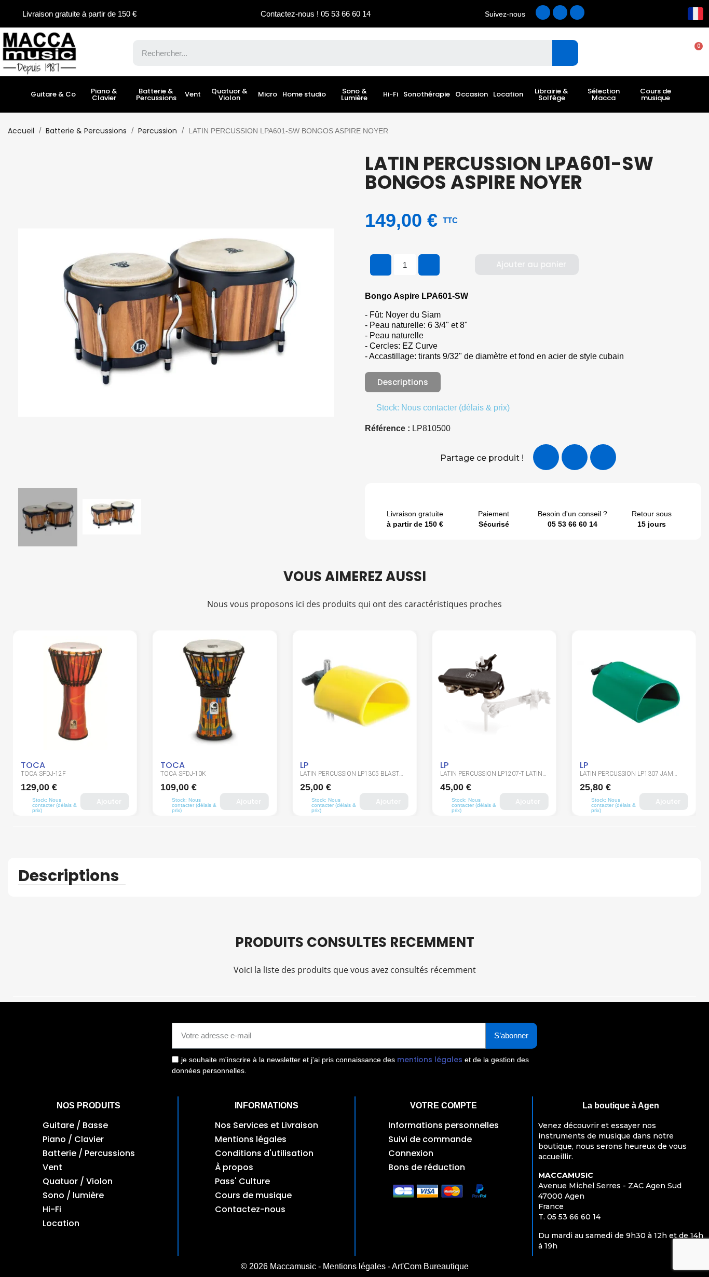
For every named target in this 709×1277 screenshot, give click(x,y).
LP (304, 765)
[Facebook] (543, 12)
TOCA (33, 765)
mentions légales (429, 1059)
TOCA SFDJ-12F (43, 773)
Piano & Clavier (104, 94)
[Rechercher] (565, 53)
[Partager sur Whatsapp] (603, 457)
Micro (267, 94)
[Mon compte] (657, 52)
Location (508, 94)
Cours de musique (655, 94)
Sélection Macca (604, 94)
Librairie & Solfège (551, 94)
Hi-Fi (390, 94)
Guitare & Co (53, 94)
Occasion (471, 94)
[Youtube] (577, 12)
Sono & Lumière (354, 94)
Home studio (304, 94)
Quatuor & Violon (229, 94)
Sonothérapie (426, 94)
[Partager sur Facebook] (546, 457)
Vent (193, 94)
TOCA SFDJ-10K (183, 773)
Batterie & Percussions (156, 94)
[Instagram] (560, 12)
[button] (693, 53)
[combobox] (335, 53)
